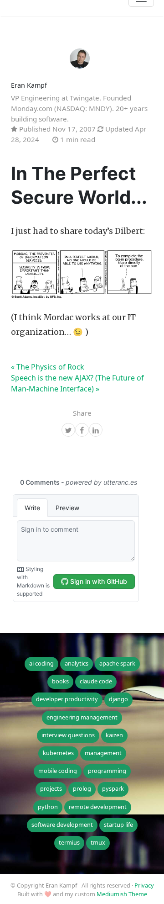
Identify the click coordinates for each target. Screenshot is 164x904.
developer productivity (67, 699)
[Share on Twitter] (68, 430)
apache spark (117, 663)
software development (62, 824)
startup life (118, 824)
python (48, 807)
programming (107, 771)
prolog (82, 788)
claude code (96, 681)
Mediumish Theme (122, 894)
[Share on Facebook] (82, 430)
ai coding (41, 663)
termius (69, 842)
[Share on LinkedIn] (95, 430)
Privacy (144, 885)
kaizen (114, 735)
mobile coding (57, 771)
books (60, 681)
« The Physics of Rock (47, 367)
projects (51, 788)
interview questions (68, 735)
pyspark (113, 788)
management (103, 753)
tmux (98, 842)
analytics (76, 663)
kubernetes (58, 753)
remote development (98, 807)
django (118, 699)
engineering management (82, 717)
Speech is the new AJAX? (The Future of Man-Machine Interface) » (77, 383)
